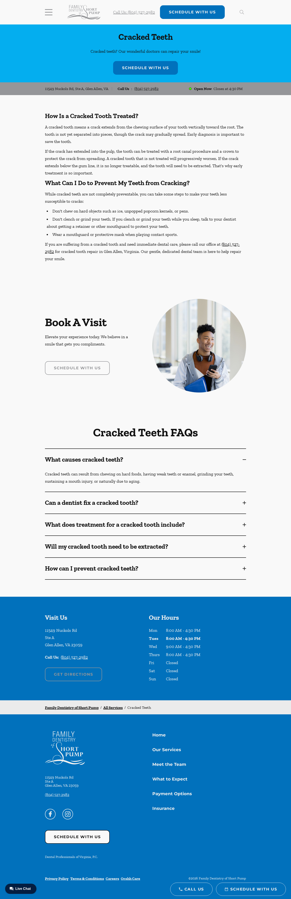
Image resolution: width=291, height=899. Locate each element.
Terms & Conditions (87, 878)
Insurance (163, 808)
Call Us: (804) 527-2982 (134, 12)
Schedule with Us (192, 12)
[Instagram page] (67, 814)
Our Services (166, 749)
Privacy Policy (57, 878)
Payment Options (172, 793)
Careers (112, 878)
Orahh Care (130, 878)
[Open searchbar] (242, 12)
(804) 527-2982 (146, 88)
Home (159, 735)
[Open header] (49, 12)
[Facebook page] (50, 814)
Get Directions (73, 674)
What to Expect (169, 779)
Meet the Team (169, 764)
